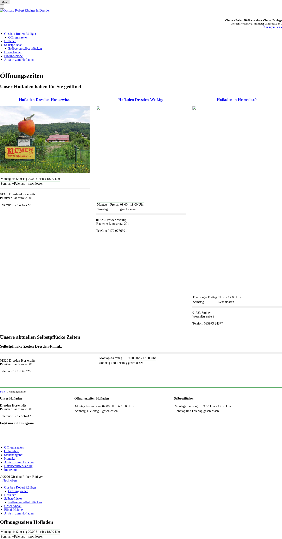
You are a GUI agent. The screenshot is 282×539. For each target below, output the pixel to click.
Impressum (11, 469)
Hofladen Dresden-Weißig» (141, 99)
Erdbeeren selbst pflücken (25, 48)
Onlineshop (11, 451)
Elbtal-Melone (13, 56)
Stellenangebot (13, 455)
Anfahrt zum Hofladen (19, 59)
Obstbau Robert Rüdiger (20, 33)
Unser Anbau (12, 52)
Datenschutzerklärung (18, 466)
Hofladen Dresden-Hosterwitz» (45, 99)
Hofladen (10, 41)
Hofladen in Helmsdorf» (237, 99)
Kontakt (9, 458)
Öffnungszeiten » (272, 26)
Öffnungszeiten (18, 37)
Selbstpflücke (13, 45)
